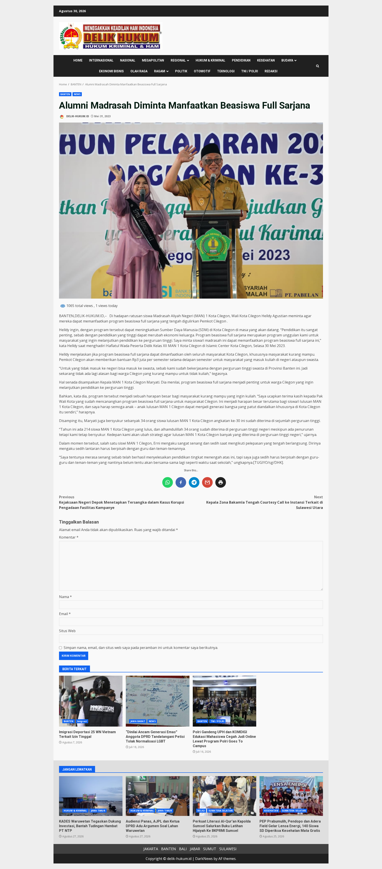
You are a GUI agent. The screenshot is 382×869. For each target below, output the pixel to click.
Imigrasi (82, 721)
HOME (77, 60)
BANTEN (65, 94)
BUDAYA (287, 60)
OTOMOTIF (202, 71)
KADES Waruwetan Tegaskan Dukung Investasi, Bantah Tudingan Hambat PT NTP (90, 796)
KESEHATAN (266, 60)
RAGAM (159, 71)
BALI (183, 848)
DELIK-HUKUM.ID (77, 116)
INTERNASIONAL (101, 60)
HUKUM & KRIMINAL (210, 60)
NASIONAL (127, 60)
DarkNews (204, 858)
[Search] (317, 66)
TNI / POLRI (249, 71)
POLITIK (181, 71)
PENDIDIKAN (241, 60)
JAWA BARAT (137, 721)
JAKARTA (150, 848)
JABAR (195, 848)
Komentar (68, 537)
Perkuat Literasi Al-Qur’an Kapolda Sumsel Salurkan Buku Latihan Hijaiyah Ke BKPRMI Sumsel (224, 796)
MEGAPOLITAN (153, 60)
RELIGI (201, 810)
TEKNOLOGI (226, 71)
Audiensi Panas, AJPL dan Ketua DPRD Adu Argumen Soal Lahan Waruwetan (157, 796)
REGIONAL (178, 60)
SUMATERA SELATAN (220, 810)
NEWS (77, 94)
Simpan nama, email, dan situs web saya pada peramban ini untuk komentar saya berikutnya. (141, 647)
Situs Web (67, 630)
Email (65, 613)
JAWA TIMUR (98, 810)
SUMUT (209, 848)
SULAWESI (228, 848)
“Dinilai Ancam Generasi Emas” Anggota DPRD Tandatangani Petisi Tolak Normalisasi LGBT (157, 701)
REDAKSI (271, 71)
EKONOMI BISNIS (111, 71)
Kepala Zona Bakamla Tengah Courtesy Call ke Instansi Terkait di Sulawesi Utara (264, 502)
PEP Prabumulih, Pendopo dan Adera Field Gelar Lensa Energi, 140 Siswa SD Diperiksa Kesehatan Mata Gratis (291, 796)
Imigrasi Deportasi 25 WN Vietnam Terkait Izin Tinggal (90, 701)
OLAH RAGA (138, 71)
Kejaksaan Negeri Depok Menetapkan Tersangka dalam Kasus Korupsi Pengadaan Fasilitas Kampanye (121, 502)
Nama (65, 596)
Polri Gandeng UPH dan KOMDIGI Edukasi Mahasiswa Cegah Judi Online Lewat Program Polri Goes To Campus (224, 701)
